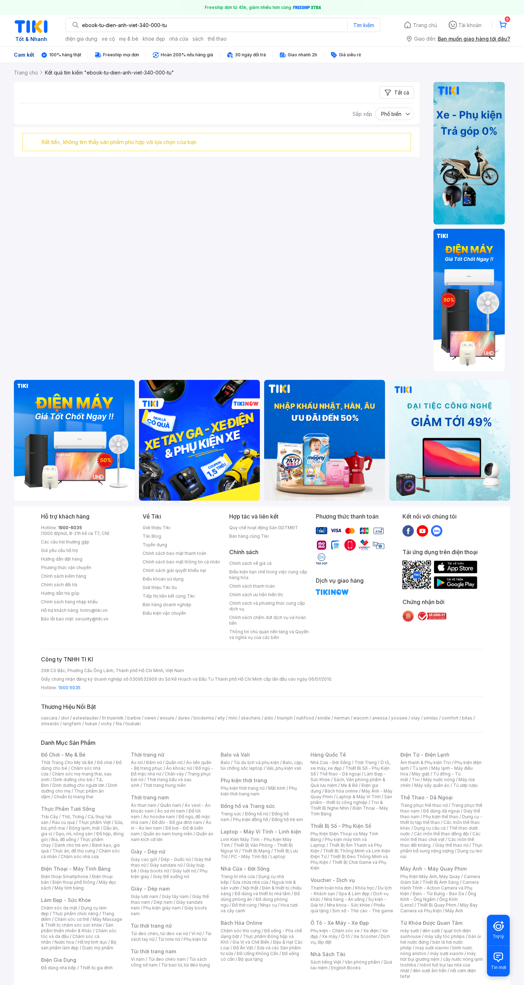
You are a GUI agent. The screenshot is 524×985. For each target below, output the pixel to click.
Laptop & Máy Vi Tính (359, 796)
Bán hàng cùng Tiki (249, 536)
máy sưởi (409, 930)
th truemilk (113, 718)
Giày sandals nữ (166, 865)
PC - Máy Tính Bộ (249, 856)
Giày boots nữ (154, 870)
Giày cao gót (144, 859)
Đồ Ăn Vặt (243, 947)
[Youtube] (422, 530)
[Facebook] (408, 530)
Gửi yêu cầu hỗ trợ (59, 550)
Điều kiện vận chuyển (164, 613)
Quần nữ (174, 762)
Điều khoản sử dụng (163, 579)
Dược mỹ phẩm (97, 947)
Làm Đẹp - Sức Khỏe (66, 900)
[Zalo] (436, 530)
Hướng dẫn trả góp (60, 593)
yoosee (399, 718)
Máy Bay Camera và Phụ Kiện (439, 907)
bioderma (204, 718)
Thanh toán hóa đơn (330, 888)
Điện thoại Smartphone (64, 876)
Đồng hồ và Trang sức (248, 806)
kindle (324, 718)
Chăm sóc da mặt (59, 908)
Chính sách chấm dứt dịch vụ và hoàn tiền (267, 620)
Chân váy (174, 774)
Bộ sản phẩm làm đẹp (78, 944)
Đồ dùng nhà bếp (58, 967)
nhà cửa (178, 39)
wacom (361, 718)
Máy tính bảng (69, 888)
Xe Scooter (365, 936)
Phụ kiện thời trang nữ (242, 788)
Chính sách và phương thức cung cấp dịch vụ (267, 606)
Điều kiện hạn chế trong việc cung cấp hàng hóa (268, 574)
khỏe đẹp (154, 39)
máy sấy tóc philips (445, 936)
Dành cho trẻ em (71, 845)
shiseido (50, 723)
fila (118, 723)
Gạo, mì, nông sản (74, 833)
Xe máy (330, 936)
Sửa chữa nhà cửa (250, 882)
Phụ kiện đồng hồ (250, 819)
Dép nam (163, 902)
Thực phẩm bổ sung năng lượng (441, 848)
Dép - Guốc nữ (176, 859)
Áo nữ (137, 762)
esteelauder (85, 718)
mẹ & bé (128, 39)
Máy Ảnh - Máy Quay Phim (433, 869)
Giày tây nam (175, 896)
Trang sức (231, 813)
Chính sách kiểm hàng (63, 576)
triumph (285, 718)
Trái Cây (49, 816)
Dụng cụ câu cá (430, 828)
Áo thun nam (143, 805)
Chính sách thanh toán (252, 586)
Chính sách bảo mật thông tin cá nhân (181, 561)
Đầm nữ (154, 762)
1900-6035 (70, 527)
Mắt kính (277, 788)
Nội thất (250, 888)
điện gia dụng (81, 39)
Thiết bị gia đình (96, 967)
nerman (342, 718)
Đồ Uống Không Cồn (257, 953)
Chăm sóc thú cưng (241, 930)
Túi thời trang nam (153, 951)
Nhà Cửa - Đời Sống (245, 869)
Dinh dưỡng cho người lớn (78, 785)
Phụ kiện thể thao (440, 816)
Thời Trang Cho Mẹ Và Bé (67, 762)
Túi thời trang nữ (151, 926)
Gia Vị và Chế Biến (250, 942)
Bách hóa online (341, 791)
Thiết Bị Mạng (256, 851)
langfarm (72, 723)
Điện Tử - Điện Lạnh (424, 755)
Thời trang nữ (147, 755)
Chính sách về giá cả (250, 563)
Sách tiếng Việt (325, 962)
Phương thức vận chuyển (66, 567)
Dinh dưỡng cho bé (72, 779)
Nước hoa (64, 942)
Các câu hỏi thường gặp (65, 542)
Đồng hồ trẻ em (287, 819)
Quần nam (170, 805)
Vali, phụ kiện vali (283, 768)
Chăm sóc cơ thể (72, 919)
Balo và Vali (235, 755)
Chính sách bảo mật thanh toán (174, 553)
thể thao (217, 39)
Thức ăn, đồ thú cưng (73, 851)
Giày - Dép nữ (148, 852)
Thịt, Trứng (73, 816)
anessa (379, 718)
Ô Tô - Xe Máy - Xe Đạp (339, 923)
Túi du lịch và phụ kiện (256, 762)
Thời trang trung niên (164, 785)
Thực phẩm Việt (94, 822)
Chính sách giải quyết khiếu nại (174, 570)
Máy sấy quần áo (431, 785)
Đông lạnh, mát (84, 828)
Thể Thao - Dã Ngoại (426, 797)
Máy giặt (421, 774)
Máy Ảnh (454, 910)
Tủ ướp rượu (465, 785)
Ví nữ (196, 933)
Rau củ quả (63, 822)
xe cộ (108, 39)
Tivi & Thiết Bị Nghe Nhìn (346, 805)
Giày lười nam (144, 896)
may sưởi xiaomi (432, 947)
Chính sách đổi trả (59, 584)
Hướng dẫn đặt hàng (61, 559)
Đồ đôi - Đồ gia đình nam (177, 822)
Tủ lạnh (420, 768)
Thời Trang (365, 762)
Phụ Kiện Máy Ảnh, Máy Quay (430, 876)
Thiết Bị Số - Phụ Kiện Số (340, 826)
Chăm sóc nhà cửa (80, 856)
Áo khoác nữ (179, 768)
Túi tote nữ (169, 939)
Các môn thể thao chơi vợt (440, 836)
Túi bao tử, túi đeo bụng (185, 965)
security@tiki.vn (91, 619)
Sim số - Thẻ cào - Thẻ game (362, 910)
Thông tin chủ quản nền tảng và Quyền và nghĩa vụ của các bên (269, 634)
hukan (91, 723)
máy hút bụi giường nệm (438, 956)
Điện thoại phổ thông (73, 882)
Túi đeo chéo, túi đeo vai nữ (159, 933)
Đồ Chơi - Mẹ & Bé (63, 755)
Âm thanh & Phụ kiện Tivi (425, 762)
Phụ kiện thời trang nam (259, 790)
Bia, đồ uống (63, 839)
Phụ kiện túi (195, 939)
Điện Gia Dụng (58, 960)
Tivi (416, 779)
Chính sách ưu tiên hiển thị (256, 594)
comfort (450, 718)
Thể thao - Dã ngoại (340, 774)
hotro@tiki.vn (94, 610)
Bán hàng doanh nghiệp (167, 604)
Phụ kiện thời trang (244, 780)
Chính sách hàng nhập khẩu (69, 601)
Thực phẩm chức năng (75, 913)
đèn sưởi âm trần (430, 970)
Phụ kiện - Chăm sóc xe (335, 930)
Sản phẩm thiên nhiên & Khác (77, 927)
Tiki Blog (152, 536)
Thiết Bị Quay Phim (436, 905)
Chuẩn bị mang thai (73, 796)
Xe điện (371, 930)
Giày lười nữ (184, 870)
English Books (346, 967)
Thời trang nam (150, 797)
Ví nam (138, 959)
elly (221, 718)
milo (232, 718)
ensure (167, 718)
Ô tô (345, 936)
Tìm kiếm (363, 25)
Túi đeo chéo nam (167, 959)
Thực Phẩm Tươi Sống (68, 809)
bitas (467, 718)
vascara (49, 718)
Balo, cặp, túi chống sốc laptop (262, 765)
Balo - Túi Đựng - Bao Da (438, 893)
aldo (268, 718)
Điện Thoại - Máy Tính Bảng (76, 869)
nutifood (305, 718)
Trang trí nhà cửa (238, 876)
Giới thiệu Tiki (156, 527)
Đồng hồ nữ (256, 813)
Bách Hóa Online (241, 923)
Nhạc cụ (268, 905)
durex (184, 718)
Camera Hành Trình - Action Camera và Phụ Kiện (439, 888)
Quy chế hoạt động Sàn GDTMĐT (263, 527)
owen (150, 718)
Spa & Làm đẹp (354, 893)
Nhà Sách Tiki (327, 954)
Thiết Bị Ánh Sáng (440, 882)
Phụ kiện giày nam (162, 908)
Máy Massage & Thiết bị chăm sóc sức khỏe (81, 922)
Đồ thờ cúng (244, 905)
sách (198, 39)
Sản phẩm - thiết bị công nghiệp (351, 799)
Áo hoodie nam (159, 816)
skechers (251, 718)
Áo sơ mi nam (171, 811)
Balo (225, 762)
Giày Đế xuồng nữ (171, 876)
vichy (106, 723)
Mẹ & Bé (349, 785)
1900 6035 (69, 687)
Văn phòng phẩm (362, 962)
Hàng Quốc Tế (328, 755)
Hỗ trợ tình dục (92, 942)
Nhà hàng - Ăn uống (344, 899)
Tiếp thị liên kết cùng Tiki (169, 596)
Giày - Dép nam (150, 889)
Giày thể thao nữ (451, 845)
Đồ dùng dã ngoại (441, 811)
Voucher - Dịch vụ (332, 880)
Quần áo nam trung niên (167, 833)
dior (65, 718)
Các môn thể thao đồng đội (441, 833)
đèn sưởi (431, 930)
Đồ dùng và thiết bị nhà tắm (263, 893)
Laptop (278, 856)
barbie (134, 718)
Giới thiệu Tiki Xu (160, 587)
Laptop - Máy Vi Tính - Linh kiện (261, 832)
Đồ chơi (104, 762)
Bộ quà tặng (250, 959)
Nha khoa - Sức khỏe (348, 905)
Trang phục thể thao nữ (424, 805)
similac (430, 718)
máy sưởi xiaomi (446, 953)
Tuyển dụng (155, 544)
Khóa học (364, 888)
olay (415, 718)
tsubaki (133, 723)
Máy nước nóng (439, 779)
